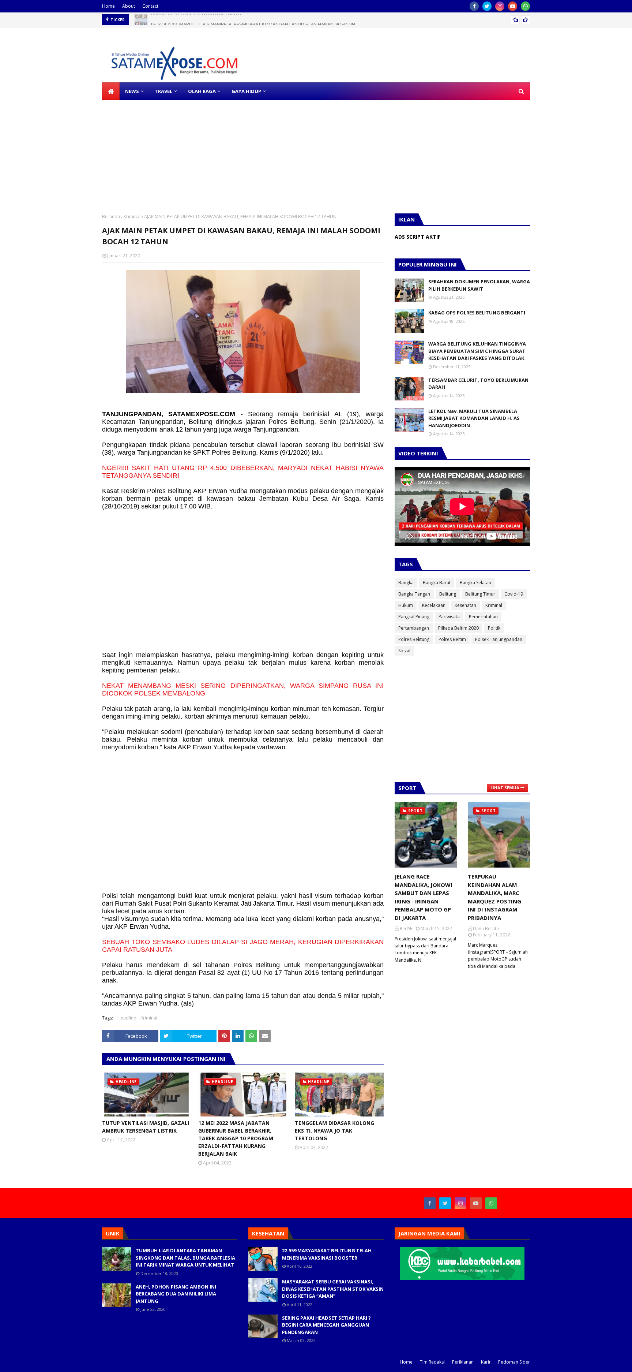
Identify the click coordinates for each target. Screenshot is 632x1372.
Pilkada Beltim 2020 (458, 628)
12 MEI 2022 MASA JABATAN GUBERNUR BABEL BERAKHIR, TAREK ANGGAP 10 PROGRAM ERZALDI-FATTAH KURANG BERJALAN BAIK (235, 1138)
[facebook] (474, 6)
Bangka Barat (437, 582)
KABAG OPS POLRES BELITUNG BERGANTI (476, 312)
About (128, 6)
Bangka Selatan (475, 582)
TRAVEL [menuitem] (163, 91)
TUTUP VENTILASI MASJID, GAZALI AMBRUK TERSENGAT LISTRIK (145, 1126)
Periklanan (463, 1362)
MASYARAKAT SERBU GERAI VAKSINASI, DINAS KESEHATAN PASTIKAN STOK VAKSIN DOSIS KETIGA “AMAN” (333, 1288)
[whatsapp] (525, 6)
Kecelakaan (433, 605)
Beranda (111, 216)
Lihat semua (504, 787)
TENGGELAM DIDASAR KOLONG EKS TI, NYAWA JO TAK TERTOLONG (334, 1130)
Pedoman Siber (514, 1362)
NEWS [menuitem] (132, 91)
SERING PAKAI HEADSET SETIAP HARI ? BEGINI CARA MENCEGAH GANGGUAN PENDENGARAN (326, 1325)
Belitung (447, 594)
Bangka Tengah (414, 594)
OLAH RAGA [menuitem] (202, 91)
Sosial (404, 651)
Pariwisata (449, 617)
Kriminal (132, 216)
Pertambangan (413, 628)
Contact (150, 6)
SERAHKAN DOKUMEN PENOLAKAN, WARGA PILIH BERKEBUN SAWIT (479, 285)
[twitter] (487, 6)
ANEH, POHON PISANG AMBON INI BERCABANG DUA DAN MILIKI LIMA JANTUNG (176, 1293)
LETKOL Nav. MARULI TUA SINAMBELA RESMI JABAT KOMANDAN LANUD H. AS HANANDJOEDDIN (253, 19)
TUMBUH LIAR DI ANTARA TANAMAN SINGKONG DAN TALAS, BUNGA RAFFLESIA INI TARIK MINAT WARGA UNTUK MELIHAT (185, 1257)
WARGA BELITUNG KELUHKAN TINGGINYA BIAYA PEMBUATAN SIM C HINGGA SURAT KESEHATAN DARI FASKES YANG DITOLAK (477, 350)
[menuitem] (111, 91)
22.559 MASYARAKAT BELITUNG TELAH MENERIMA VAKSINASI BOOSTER (327, 1254)
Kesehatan (465, 605)
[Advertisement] (219, 151)
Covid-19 (513, 594)
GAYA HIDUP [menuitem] (246, 91)
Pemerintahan (483, 617)
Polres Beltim (452, 639)
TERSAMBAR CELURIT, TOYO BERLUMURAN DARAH (478, 384)
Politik (494, 628)
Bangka (406, 582)
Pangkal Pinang (413, 617)
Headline (126, 1018)
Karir (486, 1362)
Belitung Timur (480, 594)
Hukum (405, 605)
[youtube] (512, 6)
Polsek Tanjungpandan (498, 639)
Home (108, 6)
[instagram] (499, 6)
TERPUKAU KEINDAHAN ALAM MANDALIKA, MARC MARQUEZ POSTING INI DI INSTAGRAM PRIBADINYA (494, 897)
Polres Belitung (413, 639)
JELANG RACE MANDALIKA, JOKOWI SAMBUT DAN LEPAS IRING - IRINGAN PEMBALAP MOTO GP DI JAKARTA (423, 897)
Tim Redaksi (432, 1362)
